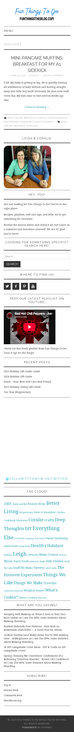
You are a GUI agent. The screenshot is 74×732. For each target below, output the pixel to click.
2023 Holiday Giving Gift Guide (22, 387)
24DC (8, 504)
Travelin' (50, 583)
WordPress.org (13, 700)
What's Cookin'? (44, 122)
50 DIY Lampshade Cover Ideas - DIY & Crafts (30, 647)
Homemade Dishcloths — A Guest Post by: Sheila (33, 629)
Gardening (61, 538)
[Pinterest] (24, 286)
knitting (8, 555)
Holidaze (55, 545)
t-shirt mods (51, 568)
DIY (28, 528)
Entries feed (11, 690)
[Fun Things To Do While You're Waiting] (37, 14)
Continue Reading (37, 107)
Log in (7, 685)
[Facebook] (15, 286)
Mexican (62, 555)
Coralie (33, 75)
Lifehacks (32, 554)
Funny (49, 538)
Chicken (60, 512)
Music (8, 561)
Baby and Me (15, 118)
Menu (8, 31)
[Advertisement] (37, 437)
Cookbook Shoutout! (16, 520)
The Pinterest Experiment (19, 122)
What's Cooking (28, 597)
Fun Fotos (40, 538)
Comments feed (13, 695)
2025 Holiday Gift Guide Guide (22, 371)
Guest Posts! (24, 546)
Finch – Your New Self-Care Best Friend (27, 381)
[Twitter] (7, 286)
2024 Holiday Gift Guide (18, 376)
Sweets (39, 567)
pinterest (34, 561)
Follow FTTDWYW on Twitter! (38, 478)
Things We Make (28, 583)
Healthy (38, 545)
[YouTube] (33, 286)
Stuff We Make (23, 567)
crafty (49, 520)
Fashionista (29, 727)
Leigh (20, 554)
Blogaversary (26, 512)
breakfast (19, 125)
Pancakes (32, 125)
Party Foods (21, 561)
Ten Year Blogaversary (17, 392)
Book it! (38, 512)
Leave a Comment (53, 75)
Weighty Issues (34, 590)
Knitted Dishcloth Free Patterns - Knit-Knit (30, 626)
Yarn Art (42, 597)
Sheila (42, 561)
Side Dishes (54, 561)
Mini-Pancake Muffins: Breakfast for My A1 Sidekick (37, 64)
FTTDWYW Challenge (24, 538)
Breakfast (30, 118)
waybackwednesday (13, 591)
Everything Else (57, 118)
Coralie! (42, 118)
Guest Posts (11, 546)
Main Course (49, 554)
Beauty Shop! (37, 504)
